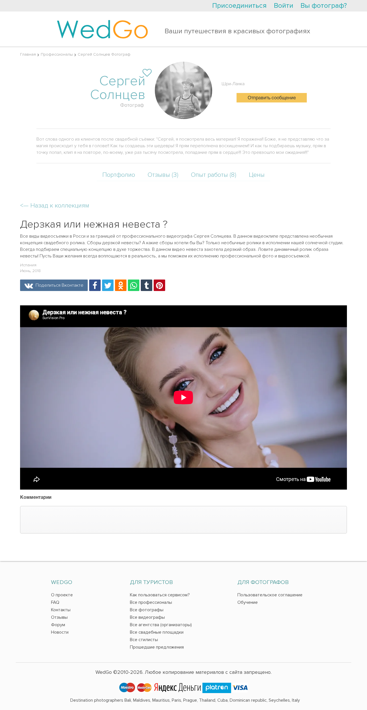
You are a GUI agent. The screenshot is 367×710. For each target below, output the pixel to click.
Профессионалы (57, 54)
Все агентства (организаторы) (161, 625)
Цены (257, 175)
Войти (283, 5)
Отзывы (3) (163, 175)
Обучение (247, 602)
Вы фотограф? (323, 5)
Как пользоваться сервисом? (160, 595)
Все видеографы (147, 617)
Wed (102, 29)
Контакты (61, 610)
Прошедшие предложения (157, 647)
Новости (60, 632)
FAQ (55, 602)
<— (54, 205)
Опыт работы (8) (213, 175)
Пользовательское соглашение (269, 595)
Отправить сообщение (272, 98)
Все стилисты (144, 640)
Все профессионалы (151, 602)
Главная (28, 54)
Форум (58, 625)
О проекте (62, 595)
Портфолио (118, 175)
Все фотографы (146, 610)
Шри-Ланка (233, 84)
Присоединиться (239, 5)
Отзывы (59, 617)
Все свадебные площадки (157, 632)
